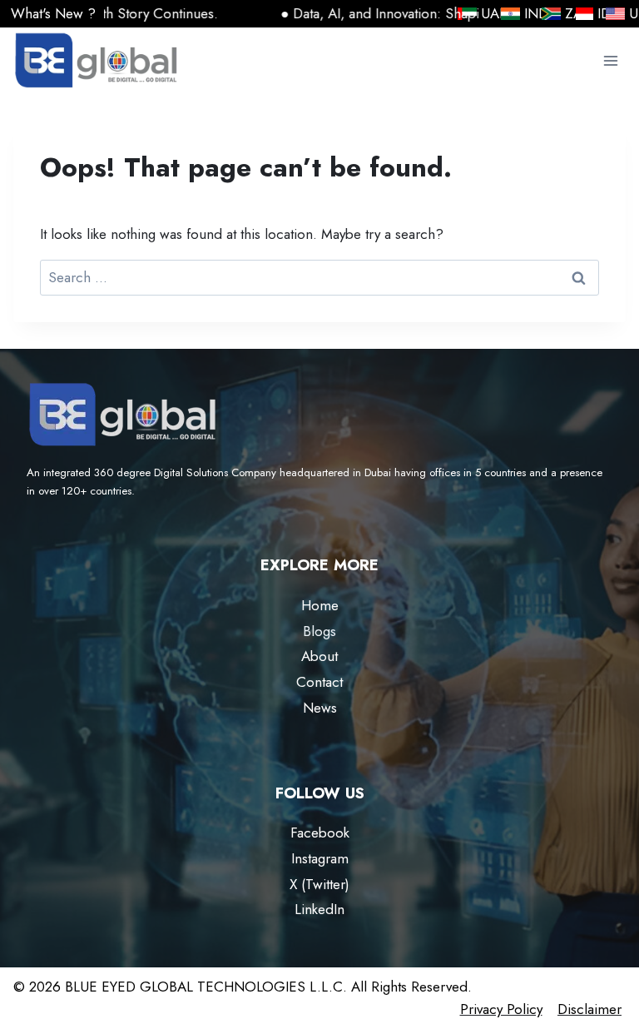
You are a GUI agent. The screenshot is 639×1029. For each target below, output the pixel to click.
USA (633, 13)
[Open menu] (610, 61)
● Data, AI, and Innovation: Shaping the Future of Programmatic (439, 13)
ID (584, 13)
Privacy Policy (501, 1009)
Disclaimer (589, 1009)
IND (526, 13)
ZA (552, 13)
